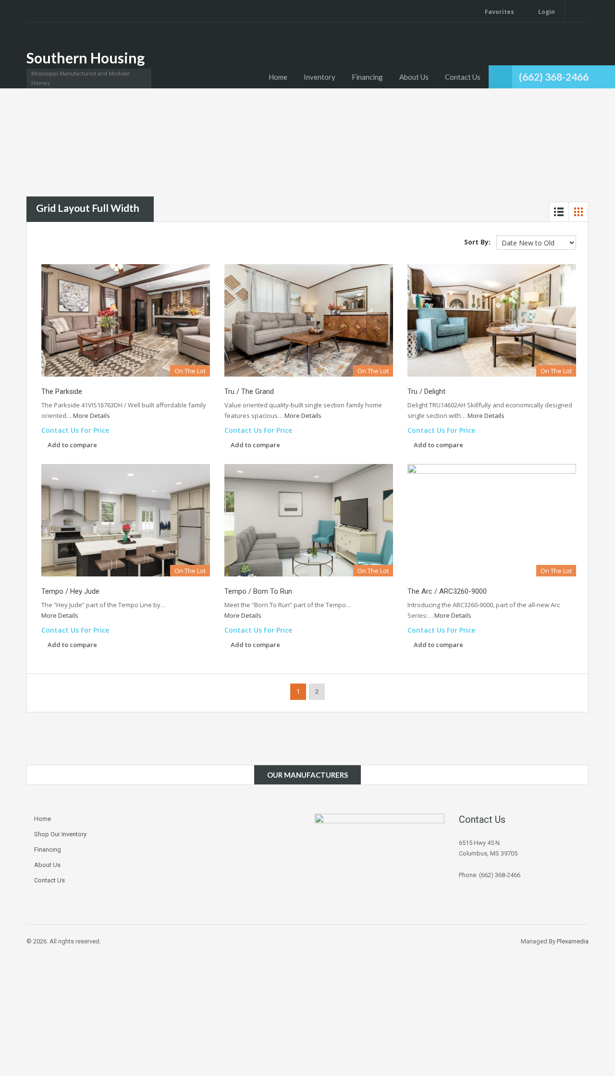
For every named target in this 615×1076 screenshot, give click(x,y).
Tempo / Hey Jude (70, 591)
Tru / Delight (426, 391)
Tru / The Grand (249, 391)
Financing (367, 77)
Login (546, 12)
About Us (414, 77)
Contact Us (462, 77)
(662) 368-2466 (554, 77)
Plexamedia (573, 941)
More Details (92, 415)
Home (278, 77)
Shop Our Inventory (60, 834)
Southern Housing (85, 57)
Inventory (319, 77)
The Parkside (61, 391)
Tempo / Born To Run (258, 591)
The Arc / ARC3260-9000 (447, 591)
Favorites (499, 12)
